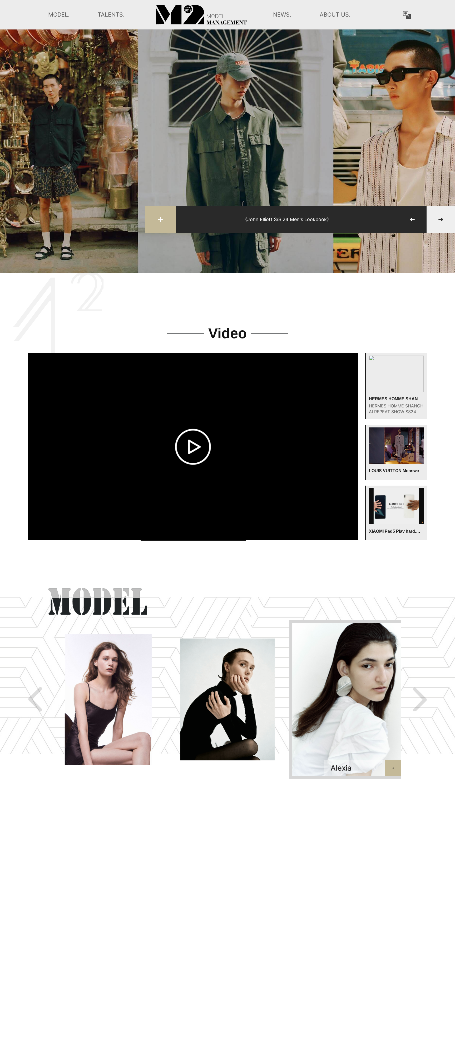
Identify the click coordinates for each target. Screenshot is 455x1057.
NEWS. (282, 14)
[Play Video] (193, 447)
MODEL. (59, 14)
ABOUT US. (335, 14)
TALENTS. (111, 14)
